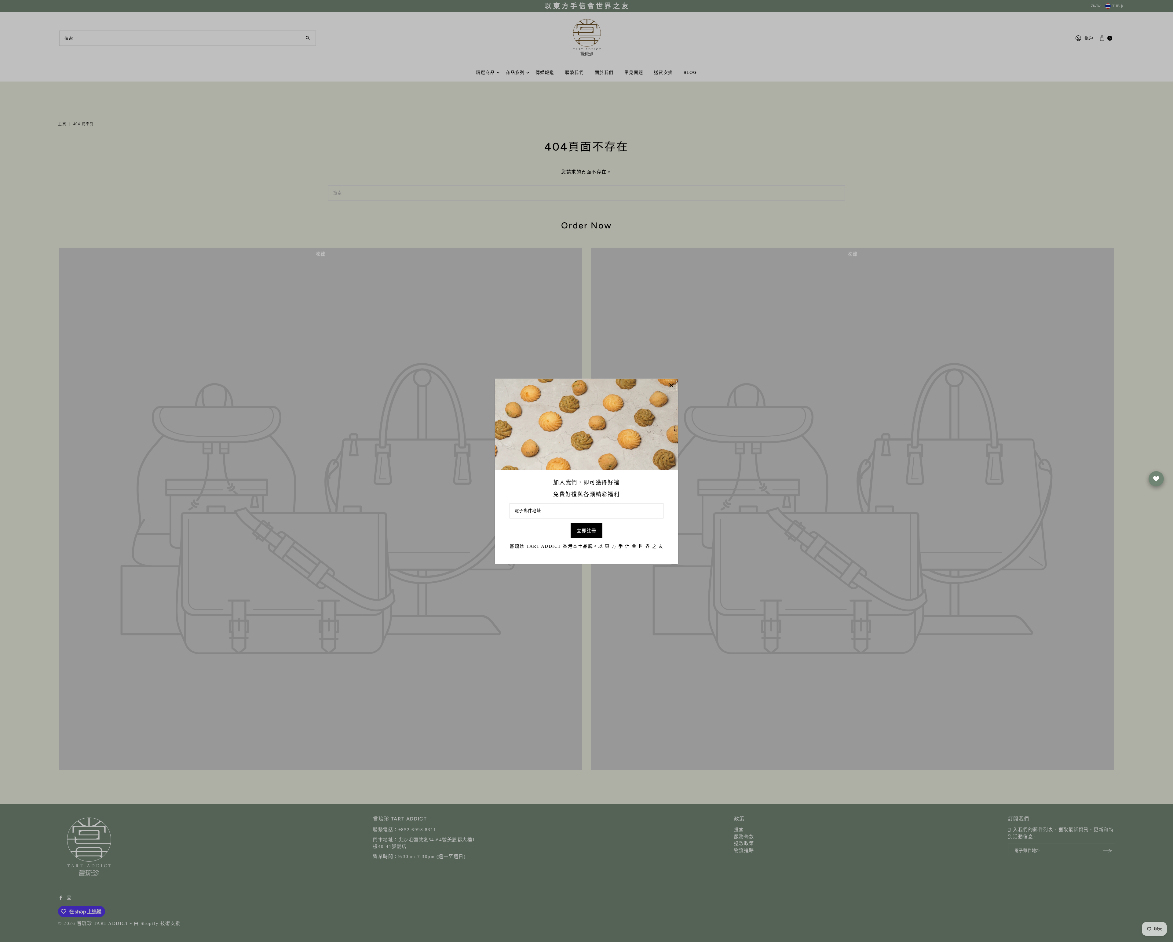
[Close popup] (671, 385)
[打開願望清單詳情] (1156, 478)
